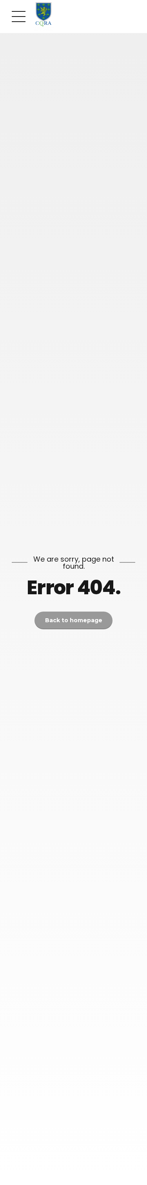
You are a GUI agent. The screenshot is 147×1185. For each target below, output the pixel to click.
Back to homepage (73, 620)
